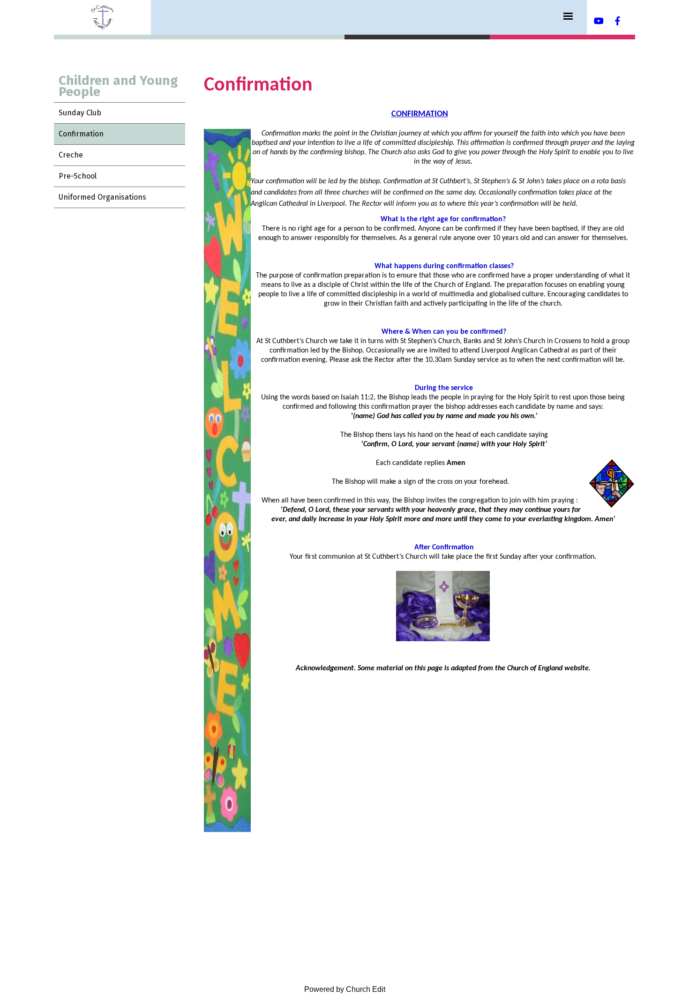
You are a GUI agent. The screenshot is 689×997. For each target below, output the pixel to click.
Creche (71, 154)
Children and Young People (118, 86)
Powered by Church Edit (344, 989)
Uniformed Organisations (102, 197)
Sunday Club (80, 112)
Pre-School (78, 176)
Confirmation (81, 133)
